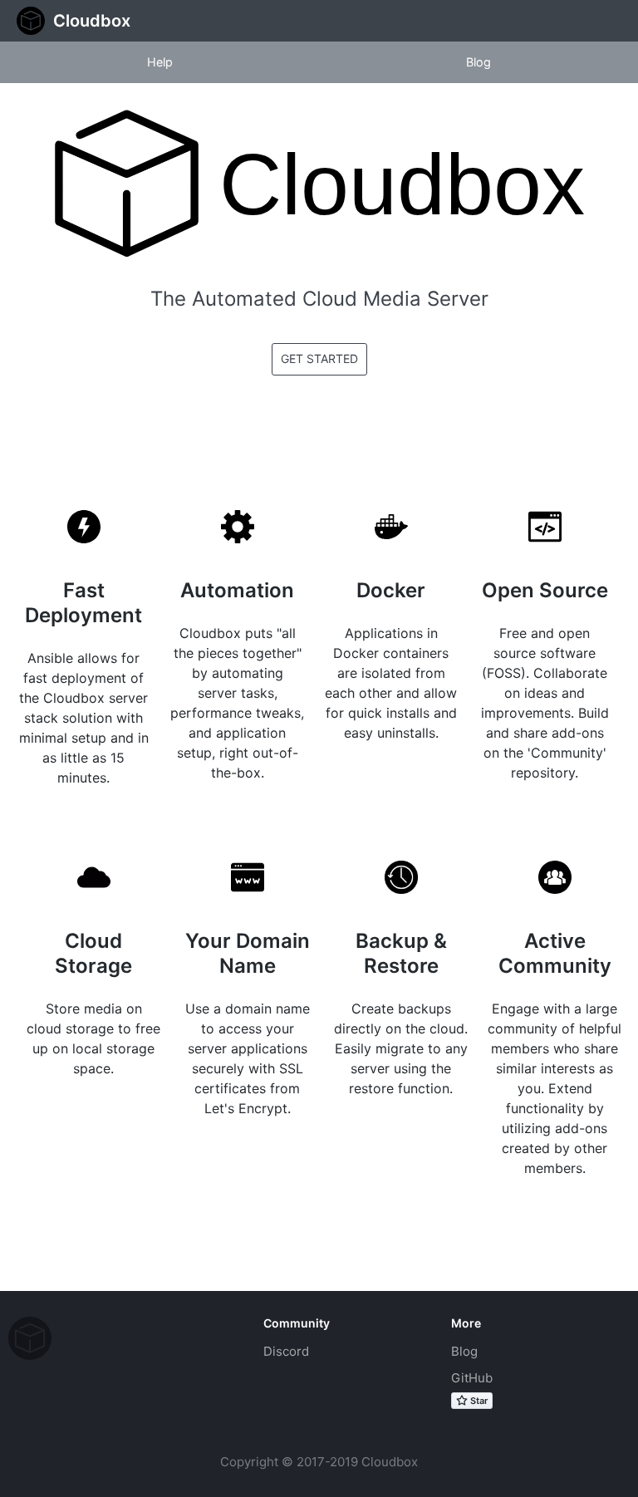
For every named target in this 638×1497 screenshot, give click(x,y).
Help (160, 62)
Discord (286, 1351)
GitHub (472, 1378)
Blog (464, 1351)
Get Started (319, 358)
